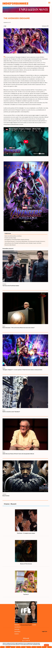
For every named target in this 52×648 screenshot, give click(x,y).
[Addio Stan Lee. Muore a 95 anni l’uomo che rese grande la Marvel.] (25, 434)
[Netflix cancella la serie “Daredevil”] (25, 392)
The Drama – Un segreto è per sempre (26, 533)
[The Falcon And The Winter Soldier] (25, 266)
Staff (33, 618)
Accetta (46, 645)
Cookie (34, 624)
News (15, 620)
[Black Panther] (25, 476)
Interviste (16, 629)
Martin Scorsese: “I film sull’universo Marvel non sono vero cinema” (19, 327)
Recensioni (17, 618)
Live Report (17, 627)
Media (16, 622)
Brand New (17, 631)
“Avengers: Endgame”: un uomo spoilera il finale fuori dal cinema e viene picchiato (22, 369)
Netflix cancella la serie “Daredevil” (11, 411)
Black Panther (6, 495)
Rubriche (16, 624)
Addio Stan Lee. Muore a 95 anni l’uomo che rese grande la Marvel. (18, 453)
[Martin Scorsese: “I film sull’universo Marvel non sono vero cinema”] (25, 308)
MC (5, 26)
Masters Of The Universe (26, 563)
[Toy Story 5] (26, 582)
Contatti (34, 620)
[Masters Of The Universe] (26, 551)
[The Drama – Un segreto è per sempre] (26, 520)
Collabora (35, 622)
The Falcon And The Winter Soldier (11, 285)
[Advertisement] (26, 593)
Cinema (16, 633)
